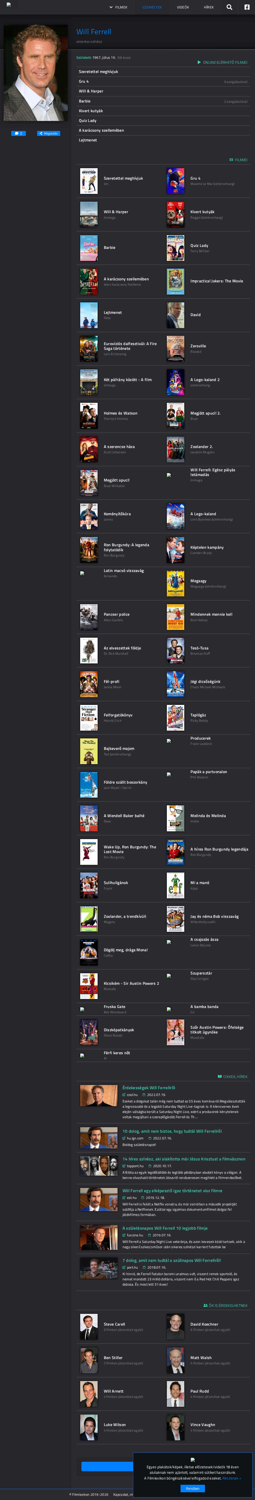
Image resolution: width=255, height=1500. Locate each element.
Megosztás (51, 133)
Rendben (193, 1488)
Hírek (209, 7)
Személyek (152, 7)
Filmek (121, 7)
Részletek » (231, 1478)
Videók (183, 7)
